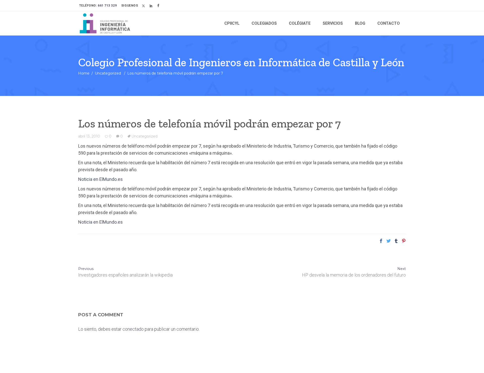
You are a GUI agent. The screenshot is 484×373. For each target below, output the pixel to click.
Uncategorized (108, 73)
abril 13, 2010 (89, 136)
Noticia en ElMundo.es (100, 179)
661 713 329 (107, 5)
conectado (133, 329)
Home (83, 73)
